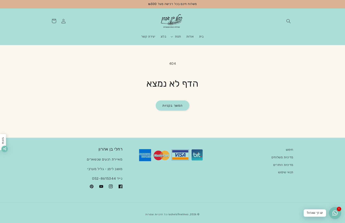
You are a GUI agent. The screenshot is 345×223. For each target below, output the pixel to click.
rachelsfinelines (178, 214)
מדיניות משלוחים (282, 157)
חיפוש (289, 150)
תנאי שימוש (285, 172)
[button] (288, 21)
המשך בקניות (172, 105)
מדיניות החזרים (283, 165)
